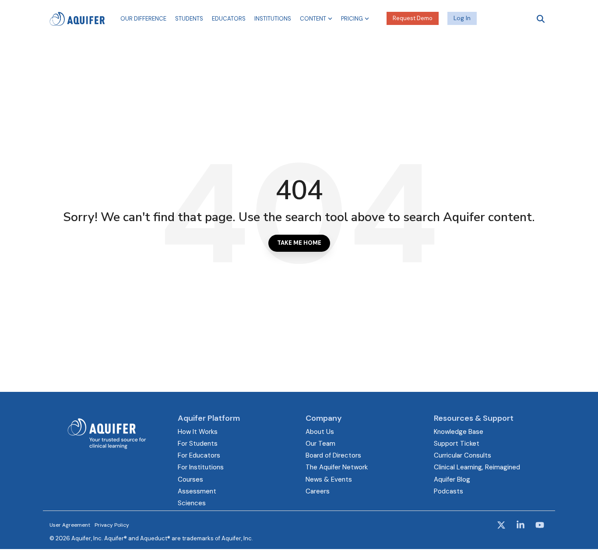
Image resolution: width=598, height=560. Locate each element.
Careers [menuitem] (318, 491)
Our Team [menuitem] (320, 443)
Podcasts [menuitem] (448, 491)
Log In (462, 18)
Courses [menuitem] (190, 479)
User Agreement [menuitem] (69, 524)
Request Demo (413, 18)
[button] (502, 526)
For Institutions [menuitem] (201, 467)
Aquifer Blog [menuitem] (452, 479)
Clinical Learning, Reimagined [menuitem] (477, 467)
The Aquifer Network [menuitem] (337, 467)
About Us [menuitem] (320, 431)
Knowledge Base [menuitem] (458, 431)
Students (189, 18)
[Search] (540, 18)
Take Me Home (299, 243)
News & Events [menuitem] (329, 479)
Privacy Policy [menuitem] (112, 524)
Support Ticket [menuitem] (456, 443)
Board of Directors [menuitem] (333, 455)
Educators (229, 18)
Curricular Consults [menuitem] (462, 455)
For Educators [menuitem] (199, 455)
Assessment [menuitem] (197, 491)
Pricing (352, 18)
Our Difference (143, 18)
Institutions (272, 18)
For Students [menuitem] (198, 443)
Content (313, 18)
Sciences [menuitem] (192, 503)
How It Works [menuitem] (198, 431)
